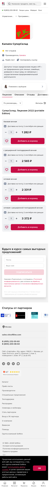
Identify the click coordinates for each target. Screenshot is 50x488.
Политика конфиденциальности (16, 449)
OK (39, 468)
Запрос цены (24, 10)
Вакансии (6, 425)
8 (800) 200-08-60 (11, 10)
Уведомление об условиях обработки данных (20, 294)
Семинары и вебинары (11, 408)
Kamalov (22, 55)
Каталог (5, 382)
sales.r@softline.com (11, 334)
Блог (40, 10)
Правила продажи (10, 451)
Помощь (5, 429)
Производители (8, 390)
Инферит (33, 10)
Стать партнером (9, 412)
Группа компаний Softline (12, 434)
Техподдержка (8, 399)
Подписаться (24, 272)
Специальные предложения (14, 395)
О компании (7, 421)
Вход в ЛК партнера (10, 416)
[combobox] (12, 103)
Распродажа (7, 403)
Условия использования (13, 446)
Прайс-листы (7, 386)
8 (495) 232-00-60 (11, 341)
